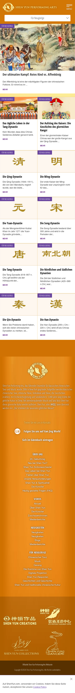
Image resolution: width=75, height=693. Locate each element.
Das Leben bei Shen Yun (37, 470)
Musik (38, 561)
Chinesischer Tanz (37, 557)
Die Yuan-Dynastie (12, 223)
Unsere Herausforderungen (37, 478)
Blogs (37, 540)
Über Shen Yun (37, 507)
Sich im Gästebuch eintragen (37, 440)
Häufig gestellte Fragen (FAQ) (37, 490)
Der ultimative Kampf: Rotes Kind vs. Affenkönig (32, 74)
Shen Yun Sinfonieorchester (38, 467)
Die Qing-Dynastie (12, 177)
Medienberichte (37, 519)
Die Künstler (37, 486)
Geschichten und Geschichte (37, 580)
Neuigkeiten (37, 527)
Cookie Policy (39, 686)
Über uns (38, 454)
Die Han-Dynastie (49, 320)
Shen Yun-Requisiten (37, 577)
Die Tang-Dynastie (12, 269)
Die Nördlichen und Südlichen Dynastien (56, 271)
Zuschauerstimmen (37, 515)
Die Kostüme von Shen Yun (37, 569)
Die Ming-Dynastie (50, 177)
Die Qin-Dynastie (12, 320)
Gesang (38, 565)
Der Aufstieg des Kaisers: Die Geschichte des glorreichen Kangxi (55, 126)
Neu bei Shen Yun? (37, 463)
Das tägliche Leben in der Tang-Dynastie (16, 125)
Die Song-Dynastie (50, 223)
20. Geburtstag (37, 459)
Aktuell (37, 503)
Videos (37, 499)
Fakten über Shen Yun (37, 474)
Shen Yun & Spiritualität (37, 482)
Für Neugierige (37, 552)
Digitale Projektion (37, 572)
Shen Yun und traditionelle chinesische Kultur (37, 584)
